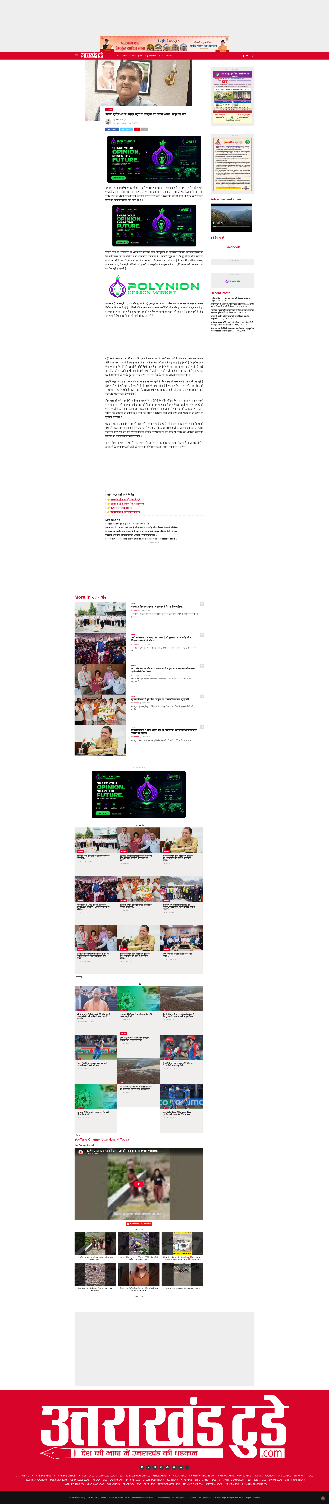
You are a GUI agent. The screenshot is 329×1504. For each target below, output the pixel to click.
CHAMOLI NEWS (244, 1476)
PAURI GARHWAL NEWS (36, 1480)
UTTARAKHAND (22, 1476)
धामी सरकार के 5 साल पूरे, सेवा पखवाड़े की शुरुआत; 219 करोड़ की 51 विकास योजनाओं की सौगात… (143, 527)
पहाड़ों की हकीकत (150, 56)
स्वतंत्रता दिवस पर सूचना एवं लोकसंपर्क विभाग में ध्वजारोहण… (128, 524)
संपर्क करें (169, 56)
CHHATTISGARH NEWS (295, 1480)
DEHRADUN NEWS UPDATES (138, 1476)
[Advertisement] (164, 18)
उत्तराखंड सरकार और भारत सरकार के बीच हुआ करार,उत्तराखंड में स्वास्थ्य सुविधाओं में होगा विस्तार (141, 531)
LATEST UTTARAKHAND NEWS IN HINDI (106, 1476)
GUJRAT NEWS (275, 1480)
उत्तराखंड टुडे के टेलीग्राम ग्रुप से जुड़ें (125, 511)
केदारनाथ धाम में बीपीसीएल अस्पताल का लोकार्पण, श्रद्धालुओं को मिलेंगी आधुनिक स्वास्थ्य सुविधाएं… (232, 329)
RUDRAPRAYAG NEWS (79, 1480)
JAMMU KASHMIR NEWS (74, 1484)
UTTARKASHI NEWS (177, 1476)
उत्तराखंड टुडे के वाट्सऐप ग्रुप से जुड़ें (125, 499)
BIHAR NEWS (149, 1484)
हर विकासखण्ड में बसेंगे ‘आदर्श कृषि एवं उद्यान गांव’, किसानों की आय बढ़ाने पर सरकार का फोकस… (141, 539)
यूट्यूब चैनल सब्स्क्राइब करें (121, 507)
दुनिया (140, 56)
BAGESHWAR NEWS (58, 1480)
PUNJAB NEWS (113, 1484)
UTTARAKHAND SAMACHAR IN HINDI (70, 1476)
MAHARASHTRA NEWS (193, 1484)
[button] (143, 1229)
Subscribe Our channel (140, 1224)
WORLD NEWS (116, 1480)
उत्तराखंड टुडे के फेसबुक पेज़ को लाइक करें (127, 503)
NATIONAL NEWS (132, 1480)
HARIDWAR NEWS (99, 1480)
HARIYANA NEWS (232, 1484)
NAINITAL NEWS (284, 1476)
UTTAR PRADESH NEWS (153, 1480)
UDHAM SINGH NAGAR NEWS (201, 1476)
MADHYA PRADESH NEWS (169, 1484)
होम (118, 56)
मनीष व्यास (119, 120)
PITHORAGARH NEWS (303, 1476)
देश (133, 56)
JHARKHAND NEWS (95, 1484)
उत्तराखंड (125, 56)
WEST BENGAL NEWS (132, 1484)
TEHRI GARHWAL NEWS (264, 1476)
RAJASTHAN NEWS (213, 1484)
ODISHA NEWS (260, 1480)
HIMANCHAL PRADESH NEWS (254, 1484)
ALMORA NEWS (159, 1476)
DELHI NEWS (172, 1480)
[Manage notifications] (323, 1498)
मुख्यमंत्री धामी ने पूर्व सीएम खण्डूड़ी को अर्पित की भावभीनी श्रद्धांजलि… (131, 535)
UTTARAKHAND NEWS (41, 1476)
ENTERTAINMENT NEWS (205, 1480)
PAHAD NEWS (186, 1480)
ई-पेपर (161, 56)
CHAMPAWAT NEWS (225, 1476)
